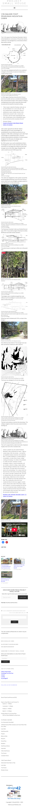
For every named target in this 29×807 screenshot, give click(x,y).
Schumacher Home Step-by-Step (8, 762)
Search (14, 621)
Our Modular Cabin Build (6, 719)
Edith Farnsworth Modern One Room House (14, 610)
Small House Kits (4, 731)
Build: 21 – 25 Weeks (7, 711)
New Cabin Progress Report (7, 646)
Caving (3, 676)
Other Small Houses (5, 750)
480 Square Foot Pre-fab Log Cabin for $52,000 (6, 580)
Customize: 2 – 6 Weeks (8, 706)
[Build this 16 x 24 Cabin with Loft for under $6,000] (19, 561)
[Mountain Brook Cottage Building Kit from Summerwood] (6, 561)
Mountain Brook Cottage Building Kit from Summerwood (6, 566)
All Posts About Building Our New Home (11, 715)
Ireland (3, 675)
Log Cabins (3, 728)
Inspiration (3, 748)
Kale (9, 804)
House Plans (8, 602)
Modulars (3, 743)
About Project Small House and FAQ (9, 697)
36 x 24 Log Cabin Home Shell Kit (18, 612)
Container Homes (5, 755)
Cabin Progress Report (6, 760)
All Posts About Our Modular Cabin (9, 644)
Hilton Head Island (6, 671)
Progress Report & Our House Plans (9, 713)
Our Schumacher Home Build (7, 722)
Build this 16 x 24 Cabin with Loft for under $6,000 (19, 566)
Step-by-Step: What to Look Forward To (10, 702)
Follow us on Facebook (9, 685)
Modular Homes (4, 770)
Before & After (4, 736)
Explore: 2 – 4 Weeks (7, 703)
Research (3, 738)
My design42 (4, 678)
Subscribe (23, 597)
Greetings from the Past (7, 673)
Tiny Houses (3, 753)
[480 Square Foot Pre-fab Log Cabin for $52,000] (6, 574)
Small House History (13, 602)
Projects (3, 733)
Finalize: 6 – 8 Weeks (7, 708)
